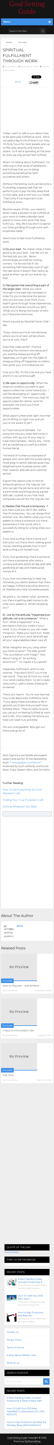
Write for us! (13, 1363)
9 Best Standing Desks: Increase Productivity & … (31, 1280)
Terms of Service (15, 1347)
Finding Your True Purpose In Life (23, 800)
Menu (6, 21)
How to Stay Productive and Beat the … (30, 1314)
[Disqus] (27, 1127)
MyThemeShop (33, 1441)
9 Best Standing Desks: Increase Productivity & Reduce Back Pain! (24, 1399)
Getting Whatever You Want (20, 806)
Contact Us (12, 1332)
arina (20, 926)
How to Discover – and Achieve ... (22, 985)
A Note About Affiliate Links (21, 1355)
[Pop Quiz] (19, 1057)
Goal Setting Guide (17, 1437)
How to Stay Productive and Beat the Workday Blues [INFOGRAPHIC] (26, 1424)
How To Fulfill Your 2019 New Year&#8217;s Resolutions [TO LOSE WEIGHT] (26, 1411)
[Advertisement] (28, 108)
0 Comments (8, 70)
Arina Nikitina (11, 66)
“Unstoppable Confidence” (25, 762)
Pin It (18, 82)
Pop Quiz (8, 1075)
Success (45, 66)
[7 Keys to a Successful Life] (19, 1012)
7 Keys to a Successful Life (18, 1030)
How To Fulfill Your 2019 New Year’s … (30, 1297)
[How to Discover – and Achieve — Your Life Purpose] (19, 967)
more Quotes (11, 1252)
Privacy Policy (14, 1339)
